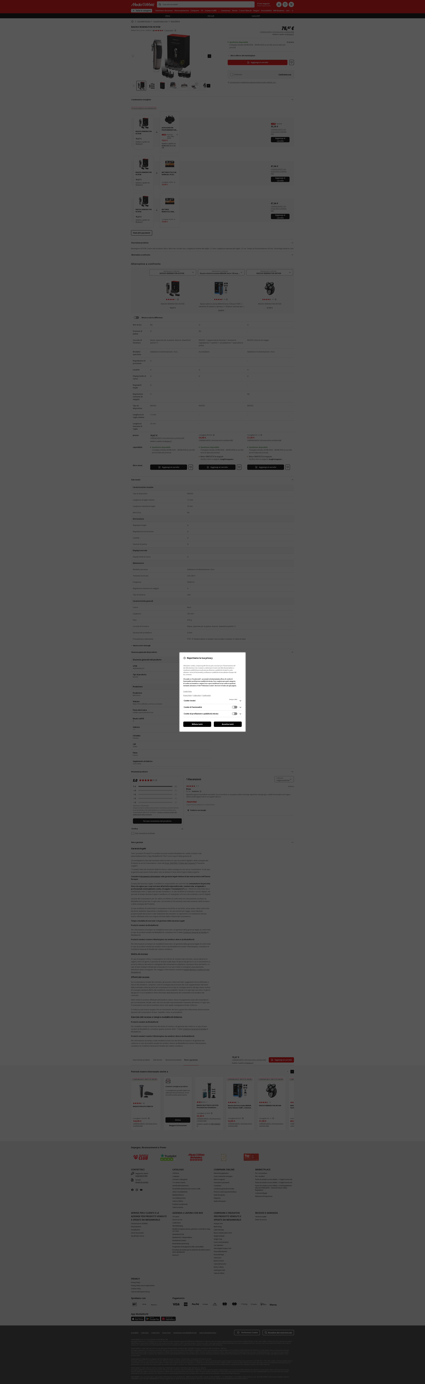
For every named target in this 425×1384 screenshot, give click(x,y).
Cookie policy (206, 695)
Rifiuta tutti (197, 724)
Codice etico (197, 695)
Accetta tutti (228, 724)
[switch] (234, 707)
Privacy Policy (187, 695)
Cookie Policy (187, 691)
